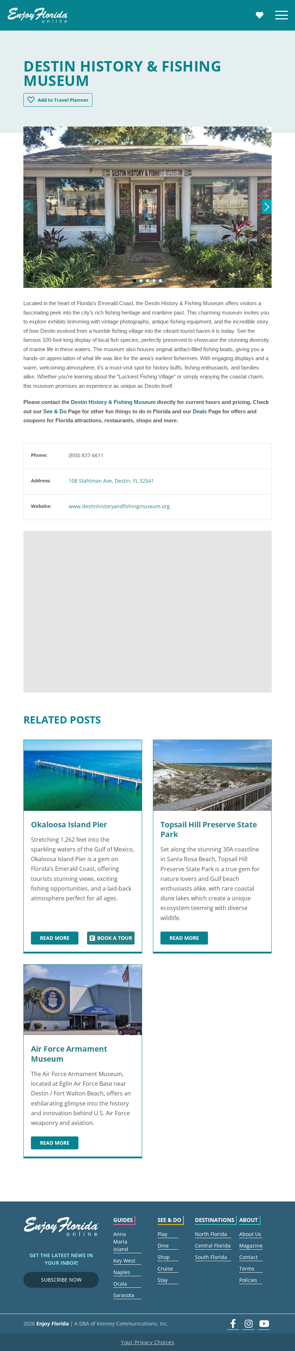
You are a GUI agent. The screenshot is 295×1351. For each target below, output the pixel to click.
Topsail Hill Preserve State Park (208, 829)
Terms (246, 1268)
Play (162, 1234)
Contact (248, 1257)
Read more (59, 939)
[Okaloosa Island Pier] (83, 775)
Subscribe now (61, 1279)
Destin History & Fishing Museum (113, 402)
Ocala (120, 1283)
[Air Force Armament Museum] (83, 1000)
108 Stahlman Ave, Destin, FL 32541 (111, 480)
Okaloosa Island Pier (69, 824)
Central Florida (213, 1245)
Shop (164, 1257)
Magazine (251, 1245)
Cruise (165, 1268)
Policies (248, 1280)
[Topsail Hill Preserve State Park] (212, 775)
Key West (124, 1260)
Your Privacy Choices (147, 1342)
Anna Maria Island (120, 1242)
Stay (163, 1280)
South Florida (211, 1257)
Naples (121, 1272)
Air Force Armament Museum (69, 1053)
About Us (250, 1234)
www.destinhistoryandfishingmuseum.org (119, 506)
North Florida (211, 1234)
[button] (134, 280)
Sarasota (123, 1295)
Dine (163, 1245)
